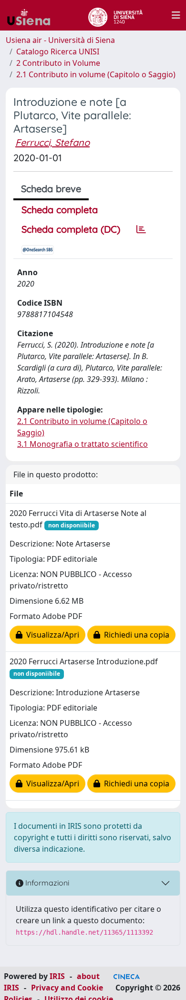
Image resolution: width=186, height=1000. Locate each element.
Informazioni (46, 882)
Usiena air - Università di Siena (60, 40)
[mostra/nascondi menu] (176, 15)
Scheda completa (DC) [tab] (70, 229)
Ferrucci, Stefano (52, 142)
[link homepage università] (115, 15)
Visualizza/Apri (50, 634)
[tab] (141, 229)
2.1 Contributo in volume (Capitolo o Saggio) (96, 74)
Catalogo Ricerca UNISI (57, 51)
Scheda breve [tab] (51, 189)
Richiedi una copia (134, 634)
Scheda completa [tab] (59, 210)
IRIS (57, 976)
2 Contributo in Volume (58, 63)
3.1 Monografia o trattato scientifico (82, 444)
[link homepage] (32, 15)
